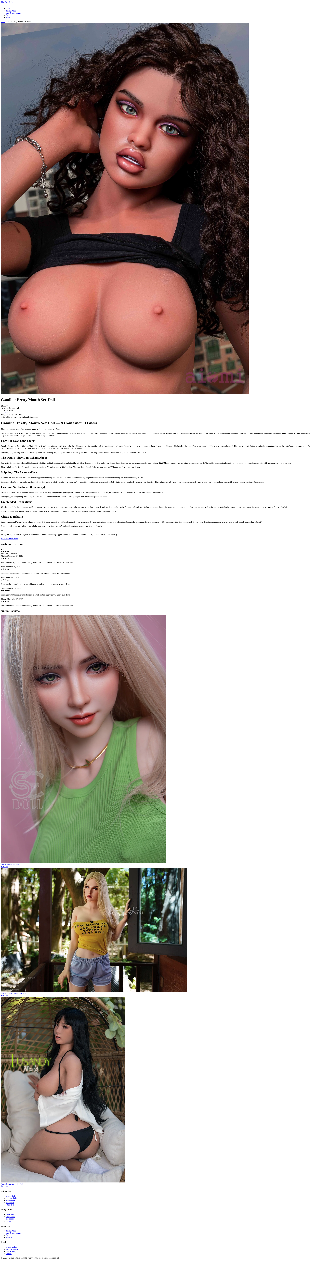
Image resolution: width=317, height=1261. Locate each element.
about (8, 17)
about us (9, 1237)
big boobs (10, 1219)
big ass (8, 1221)
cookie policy (11, 1251)
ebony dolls (10, 1200)
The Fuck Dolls (7, 2)
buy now (4, 412)
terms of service (12, 1249)
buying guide (11, 11)
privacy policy (11, 1247)
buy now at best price (9, 539)
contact (9, 1254)
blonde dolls (10, 1196)
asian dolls (10, 1203)
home (8, 8)
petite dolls (10, 1214)
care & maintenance (13, 13)
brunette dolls (11, 1198)
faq (7, 15)
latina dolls (10, 1205)
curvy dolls (10, 1217)
